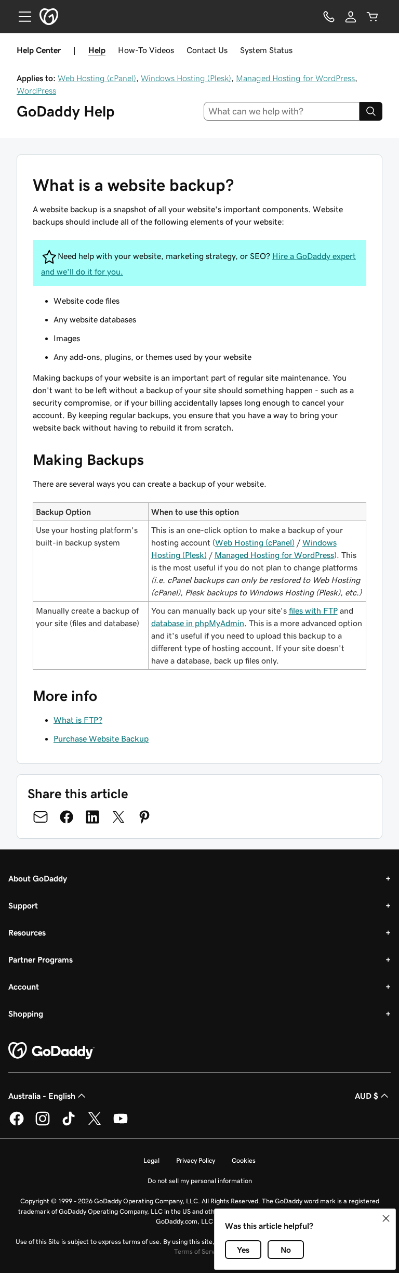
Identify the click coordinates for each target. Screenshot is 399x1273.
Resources (27, 932)
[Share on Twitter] (118, 817)
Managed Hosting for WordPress (295, 78)
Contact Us (207, 50)
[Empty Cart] (372, 16)
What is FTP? (78, 720)
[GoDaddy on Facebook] (16, 1124)
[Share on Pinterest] (144, 817)
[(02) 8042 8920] (329, 17)
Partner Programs (40, 959)
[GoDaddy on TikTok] (68, 1124)
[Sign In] (351, 17)
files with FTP (313, 610)
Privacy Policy (195, 1160)
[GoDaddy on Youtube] (120, 1124)
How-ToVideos (146, 50)
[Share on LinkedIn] (92, 817)
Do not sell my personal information (200, 1180)
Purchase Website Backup (101, 738)
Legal (151, 1160)
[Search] (371, 111)
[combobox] (281, 111)
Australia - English (41, 1096)
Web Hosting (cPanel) (97, 78)
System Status (266, 50)
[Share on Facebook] (66, 817)
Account (23, 986)
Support (23, 905)
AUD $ (366, 1096)
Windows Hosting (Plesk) (186, 78)
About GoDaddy (37, 878)
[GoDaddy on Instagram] (42, 1124)
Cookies (244, 1160)
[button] (386, 1218)
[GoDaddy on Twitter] (94, 1124)
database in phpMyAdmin (197, 623)
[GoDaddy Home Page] (51, 1051)
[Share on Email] (41, 817)
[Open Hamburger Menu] (21, 16)
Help (96, 50)
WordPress (36, 90)
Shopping (25, 1013)
